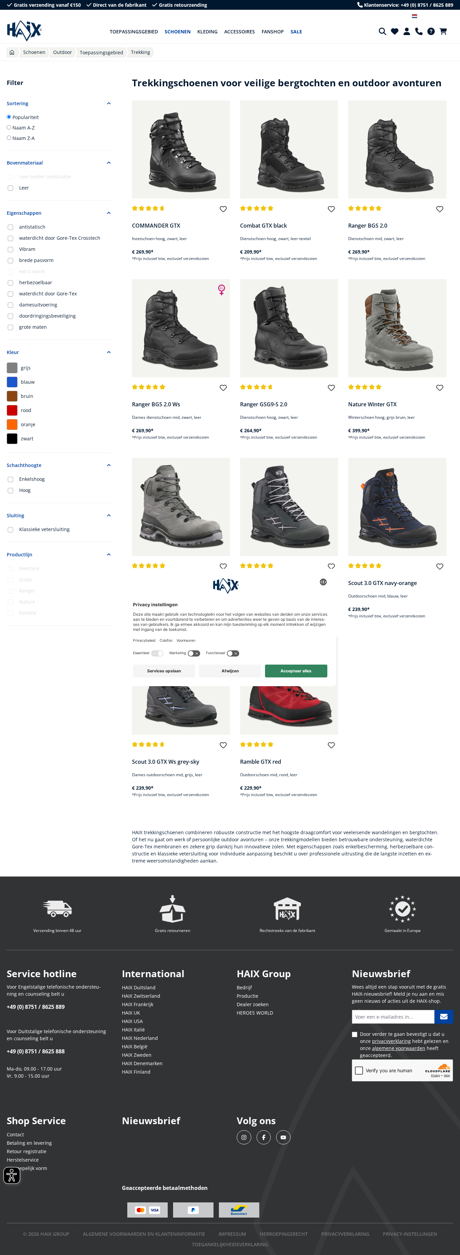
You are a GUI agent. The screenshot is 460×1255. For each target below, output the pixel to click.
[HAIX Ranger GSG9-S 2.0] (289, 328)
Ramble (27, 613)
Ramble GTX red (260, 761)
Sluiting (15, 515)
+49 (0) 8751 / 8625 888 (36, 1051)
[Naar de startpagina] (24, 31)
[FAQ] (431, 31)
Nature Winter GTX (372, 404)
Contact (15, 1134)
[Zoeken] (382, 31)
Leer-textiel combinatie (45, 176)
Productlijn (19, 554)
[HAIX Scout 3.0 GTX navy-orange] (397, 507)
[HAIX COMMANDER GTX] (181, 149)
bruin (27, 396)
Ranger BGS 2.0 (367, 225)
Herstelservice (23, 1160)
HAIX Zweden (137, 1055)
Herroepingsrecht (284, 1234)
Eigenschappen (24, 213)
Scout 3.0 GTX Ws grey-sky (165, 761)
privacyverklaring (391, 1041)
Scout (25, 579)
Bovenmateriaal (25, 162)
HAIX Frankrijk (137, 1004)
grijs (26, 367)
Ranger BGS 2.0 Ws (156, 404)
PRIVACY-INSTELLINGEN (410, 1234)
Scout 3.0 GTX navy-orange (382, 583)
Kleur (13, 352)
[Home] (12, 52)
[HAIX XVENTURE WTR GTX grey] (181, 507)
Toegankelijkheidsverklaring (230, 1244)
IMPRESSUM (232, 1234)
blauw (28, 382)
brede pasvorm (36, 260)
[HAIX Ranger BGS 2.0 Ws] (181, 328)
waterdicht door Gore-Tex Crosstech (59, 238)
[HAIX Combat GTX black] (289, 149)
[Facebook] (264, 1137)
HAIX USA (132, 1021)
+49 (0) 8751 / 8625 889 (36, 1007)
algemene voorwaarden (398, 1048)
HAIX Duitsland (139, 987)
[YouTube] (283, 1137)
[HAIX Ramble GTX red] (289, 686)
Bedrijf (244, 987)
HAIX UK (131, 1013)
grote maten (33, 327)
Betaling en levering (29, 1143)
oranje (28, 424)
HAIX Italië (133, 1029)
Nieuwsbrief (151, 1120)
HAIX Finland (136, 1072)
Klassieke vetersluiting (44, 529)
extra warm (32, 271)
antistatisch (32, 227)
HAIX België (134, 1046)
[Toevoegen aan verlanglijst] (223, 212)
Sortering (17, 103)
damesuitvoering (38, 304)
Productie (247, 996)
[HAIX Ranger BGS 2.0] (397, 149)
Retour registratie (26, 1151)
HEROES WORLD (255, 1013)
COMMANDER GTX (156, 225)
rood (26, 410)
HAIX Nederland (140, 1038)
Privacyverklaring (345, 1234)
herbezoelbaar (35, 282)
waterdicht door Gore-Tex (48, 293)
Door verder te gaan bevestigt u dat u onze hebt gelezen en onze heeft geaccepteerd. (404, 1044)
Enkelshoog (32, 479)
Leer (24, 187)
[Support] (419, 31)
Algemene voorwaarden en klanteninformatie (144, 1234)
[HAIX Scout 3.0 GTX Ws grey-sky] (181, 686)
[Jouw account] (407, 31)
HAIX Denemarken (142, 1063)
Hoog (25, 490)
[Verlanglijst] (395, 31)
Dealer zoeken (253, 1004)
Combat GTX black (263, 225)
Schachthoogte (24, 465)
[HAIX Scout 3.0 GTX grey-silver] (289, 507)
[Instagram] (244, 1137)
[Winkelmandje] (445, 31)
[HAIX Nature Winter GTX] (397, 328)
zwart (27, 438)
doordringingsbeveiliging (47, 316)
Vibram (27, 249)
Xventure (29, 568)
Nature (27, 602)
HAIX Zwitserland (141, 996)
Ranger (27, 590)
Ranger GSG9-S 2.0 (263, 404)
